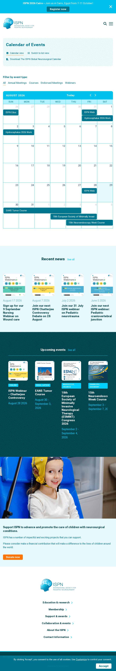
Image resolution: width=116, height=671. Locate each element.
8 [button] (111, 126)
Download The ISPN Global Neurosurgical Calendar (35, 59)
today (70, 95)
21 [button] (95, 165)
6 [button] (80, 126)
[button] (10, 112)
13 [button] (79, 145)
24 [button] (32, 185)
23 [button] (16, 185)
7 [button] (96, 126)
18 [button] (48, 165)
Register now (58, 9)
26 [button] (16, 106)
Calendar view (17, 53)
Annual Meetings (17, 82)
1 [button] (111, 106)
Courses (34, 82)
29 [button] (63, 106)
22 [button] (111, 165)
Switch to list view (40, 53)
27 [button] (32, 106)
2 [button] (17, 126)
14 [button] (95, 145)
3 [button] (33, 126)
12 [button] (63, 145)
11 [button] (48, 145)
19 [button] (63, 165)
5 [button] (64, 126)
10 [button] (32, 145)
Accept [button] (103, 666)
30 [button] (79, 106)
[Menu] (111, 23)
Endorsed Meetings (52, 82)
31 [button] (95, 106)
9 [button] (17, 145)
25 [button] (48, 185)
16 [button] (16, 165)
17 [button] (32, 165)
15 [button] (111, 145)
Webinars (70, 82)
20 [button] (79, 165)
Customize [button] (81, 659)
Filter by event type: (15, 77)
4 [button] (49, 126)
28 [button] (48, 106)
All (4, 82)
